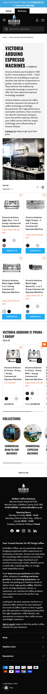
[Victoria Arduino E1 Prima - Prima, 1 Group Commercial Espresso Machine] (13, 355)
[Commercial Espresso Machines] (33, 433)
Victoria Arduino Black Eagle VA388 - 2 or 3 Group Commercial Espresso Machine (11, 286)
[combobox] (23, 29)
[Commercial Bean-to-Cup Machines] (12, 433)
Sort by (5, 185)
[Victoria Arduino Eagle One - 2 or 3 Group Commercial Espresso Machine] (11, 204)
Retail (9, 11)
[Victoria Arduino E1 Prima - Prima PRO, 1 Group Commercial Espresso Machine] (34, 355)
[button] (43, 20)
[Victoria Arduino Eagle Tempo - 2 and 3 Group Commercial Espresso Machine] (35, 204)
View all (6, 340)
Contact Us (11, 250)
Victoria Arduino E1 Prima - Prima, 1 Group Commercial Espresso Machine (13, 373)
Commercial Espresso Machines (33, 449)
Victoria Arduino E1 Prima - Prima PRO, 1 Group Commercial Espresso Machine (34, 373)
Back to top (23, 472)
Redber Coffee (12, 684)
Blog (11, 688)
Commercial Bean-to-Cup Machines (12, 449)
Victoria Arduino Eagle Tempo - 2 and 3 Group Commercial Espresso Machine (34, 223)
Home (5, 37)
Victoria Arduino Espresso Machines (21, 37)
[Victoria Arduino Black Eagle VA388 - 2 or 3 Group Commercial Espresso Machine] (11, 267)
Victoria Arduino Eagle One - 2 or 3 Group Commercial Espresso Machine (11, 221)
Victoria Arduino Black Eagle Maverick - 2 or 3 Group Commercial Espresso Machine (35, 286)
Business (22, 11)
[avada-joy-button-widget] (6, 688)
